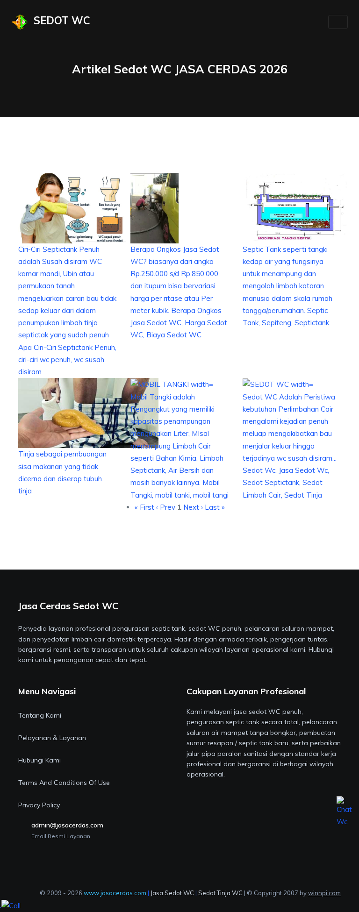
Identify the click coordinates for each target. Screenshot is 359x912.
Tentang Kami (39, 715)
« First (144, 507)
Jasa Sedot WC (172, 893)
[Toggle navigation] (338, 22)
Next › (193, 507)
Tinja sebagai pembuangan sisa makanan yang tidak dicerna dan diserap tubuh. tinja (62, 472)
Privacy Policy (39, 805)
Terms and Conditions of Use (64, 782)
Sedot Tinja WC (220, 893)
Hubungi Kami (39, 760)
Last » (215, 507)
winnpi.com (324, 893)
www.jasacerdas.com (115, 893)
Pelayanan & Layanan (52, 738)
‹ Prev (166, 507)
